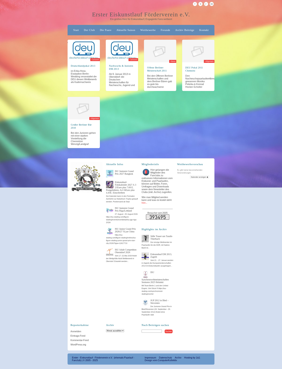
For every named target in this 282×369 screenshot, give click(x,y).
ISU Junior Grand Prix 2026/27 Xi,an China (125, 230)
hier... (144, 203)
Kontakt (204, 30)
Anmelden (75, 331)
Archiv (178, 357)
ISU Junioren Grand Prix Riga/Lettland (124, 209)
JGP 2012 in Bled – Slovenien (159, 301)
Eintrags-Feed (77, 336)
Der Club (89, 30)
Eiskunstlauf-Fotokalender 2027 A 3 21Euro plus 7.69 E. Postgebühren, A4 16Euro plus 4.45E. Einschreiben (121, 187)
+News (173, 61)
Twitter (200, 4)
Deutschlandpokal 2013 (83, 66)
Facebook (195, 4)
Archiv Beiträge (184, 30)
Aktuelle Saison (125, 30)
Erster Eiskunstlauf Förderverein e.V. (141, 14)
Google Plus (206, 4)
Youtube (212, 4)
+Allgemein (209, 61)
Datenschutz (165, 357)
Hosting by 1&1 (192, 357)
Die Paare (105, 30)
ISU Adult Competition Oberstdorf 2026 (125, 251)
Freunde (165, 30)
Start (76, 30)
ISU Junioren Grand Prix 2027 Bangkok (124, 172)
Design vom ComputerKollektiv (161, 360)
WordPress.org (78, 344)
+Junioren (95, 60)
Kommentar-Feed (79, 340)
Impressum (150, 357)
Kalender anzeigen (199, 177)
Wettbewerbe (148, 30)
